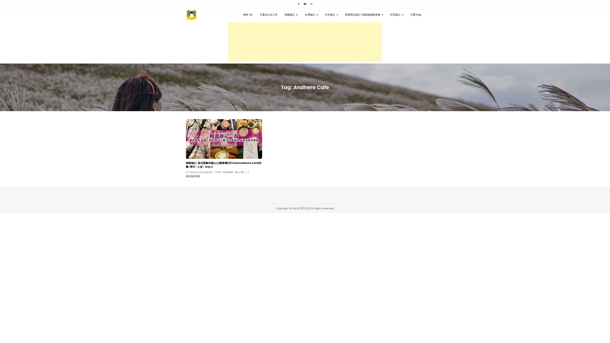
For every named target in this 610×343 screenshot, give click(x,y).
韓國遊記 (290, 15)
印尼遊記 (395, 15)
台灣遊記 (310, 15)
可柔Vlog (415, 15)
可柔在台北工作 (269, 15)
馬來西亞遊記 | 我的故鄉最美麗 (362, 15)
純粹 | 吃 (248, 15)
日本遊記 (330, 15)
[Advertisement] (305, 42)
